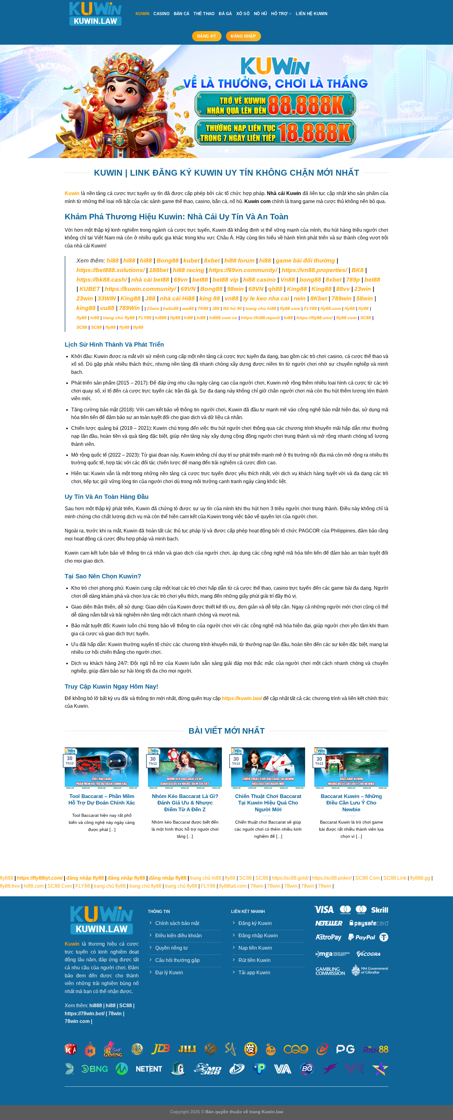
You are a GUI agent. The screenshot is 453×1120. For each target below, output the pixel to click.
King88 (297, 289)
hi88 (113, 260)
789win (342, 298)
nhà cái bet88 (150, 279)
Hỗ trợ (279, 13)
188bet (158, 270)
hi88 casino (259, 279)
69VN (188, 289)
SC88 (365, 317)
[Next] (436, 101)
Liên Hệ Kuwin (311, 13)
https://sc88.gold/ (290, 878)
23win (362, 289)
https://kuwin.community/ (140, 289)
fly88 (350, 308)
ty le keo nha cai (266, 298)
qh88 (275, 289)
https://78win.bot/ (84, 1013)
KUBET (90, 289)
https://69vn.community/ (243, 270)
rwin (300, 298)
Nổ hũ (260, 13)
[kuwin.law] (95, 14)
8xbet (212, 260)
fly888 (6, 878)
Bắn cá (182, 13)
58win (364, 298)
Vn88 (287, 279)
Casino (161, 13)
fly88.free (10, 886)
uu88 (107, 308)
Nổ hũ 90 (232, 308)
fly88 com (290, 308)
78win (256, 886)
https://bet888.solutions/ (110, 270)
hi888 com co (223, 317)
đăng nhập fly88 (85, 878)
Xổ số (243, 13)
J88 (215, 308)
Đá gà (225, 13)
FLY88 (310, 308)
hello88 (170, 308)
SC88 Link (394, 878)
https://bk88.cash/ (101, 279)
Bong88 (168, 260)
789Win (129, 308)
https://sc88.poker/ (332, 878)
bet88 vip (226, 279)
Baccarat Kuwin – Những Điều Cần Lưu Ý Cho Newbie (351, 803)
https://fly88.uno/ (314, 317)
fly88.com (330, 308)
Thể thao (204, 13)
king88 (86, 308)
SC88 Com (367, 878)
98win (235, 289)
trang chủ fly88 (119, 317)
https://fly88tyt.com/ (40, 878)
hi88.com (34, 886)
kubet (191, 260)
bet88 (200, 279)
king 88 (209, 298)
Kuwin (142, 13)
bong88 (310, 279)
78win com (77, 1021)
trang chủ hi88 (261, 308)
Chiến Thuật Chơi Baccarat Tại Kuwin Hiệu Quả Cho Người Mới (268, 803)
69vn (181, 279)
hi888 (160, 317)
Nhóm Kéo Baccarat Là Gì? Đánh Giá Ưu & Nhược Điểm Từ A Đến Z (185, 803)
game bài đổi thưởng (305, 260)
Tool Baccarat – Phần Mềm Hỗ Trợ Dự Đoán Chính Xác (101, 799)
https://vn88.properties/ (314, 270)
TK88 (203, 308)
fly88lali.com (233, 886)
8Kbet (318, 298)
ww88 (188, 308)
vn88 (232, 298)
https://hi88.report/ (260, 317)
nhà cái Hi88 (177, 298)
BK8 (358, 270)
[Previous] (16, 101)
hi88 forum (239, 260)
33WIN (107, 298)
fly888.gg (420, 878)
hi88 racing (188, 270)
